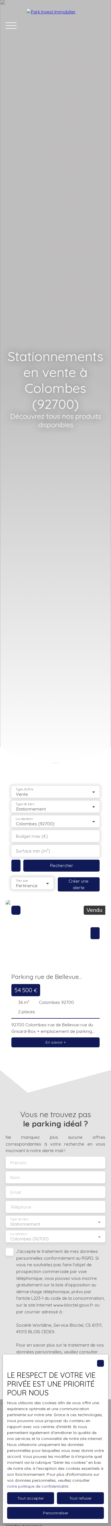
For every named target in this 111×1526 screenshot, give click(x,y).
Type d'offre (24, 789)
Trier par (22, 880)
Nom (15, 1177)
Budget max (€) (32, 836)
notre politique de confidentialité (37, 1486)
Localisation (24, 818)
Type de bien (25, 804)
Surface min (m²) (33, 851)
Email (15, 1192)
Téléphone (20, 1207)
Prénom (18, 1162)
